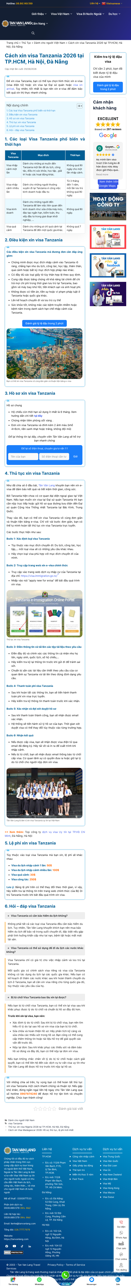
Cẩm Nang (38, 23)
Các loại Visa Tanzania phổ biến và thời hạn (32, 110)
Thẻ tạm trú (79, 1170)
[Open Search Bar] (35, 33)
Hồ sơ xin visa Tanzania (21, 118)
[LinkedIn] (29, 1246)
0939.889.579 (11, 1208)
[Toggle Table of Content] (78, 106)
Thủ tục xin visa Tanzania (22, 122)
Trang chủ (12, 42)
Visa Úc (107, 1170)
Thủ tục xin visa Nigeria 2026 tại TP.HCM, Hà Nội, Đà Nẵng (38, 1127)
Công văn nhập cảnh (83, 1156)
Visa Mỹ (107, 1183)
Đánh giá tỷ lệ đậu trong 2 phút (44, 323)
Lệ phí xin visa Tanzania (21, 126)
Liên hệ (94, 3)
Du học (113, 14)
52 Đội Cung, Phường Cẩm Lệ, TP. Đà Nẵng (55, 1216)
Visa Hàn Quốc (110, 1161)
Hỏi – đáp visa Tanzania (21, 130)
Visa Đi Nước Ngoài (89, 14)
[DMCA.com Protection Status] (13, 1253)
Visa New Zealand (112, 1174)
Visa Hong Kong (111, 1188)
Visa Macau (109, 1192)
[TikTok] (22, 1246)
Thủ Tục (26, 42)
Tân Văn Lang (47, 485)
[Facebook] (6, 1246)
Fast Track (78, 1179)
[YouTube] (14, 1246)
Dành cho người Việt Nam (49, 42)
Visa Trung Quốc (111, 1156)
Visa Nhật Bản (110, 1179)
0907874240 (28, 1093)
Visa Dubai (108, 1197)
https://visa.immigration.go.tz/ (39, 575)
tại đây (38, 415)
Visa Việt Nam (60, 14)
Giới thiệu (38, 14)
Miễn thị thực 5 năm (83, 1174)
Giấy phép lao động (83, 1165)
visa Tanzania (15, 1123)
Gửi (75, 456)
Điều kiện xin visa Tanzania (23, 114)
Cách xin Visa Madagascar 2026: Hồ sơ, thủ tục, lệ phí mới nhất (40, 1130)
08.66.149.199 (24, 3)
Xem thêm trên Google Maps (108, 183)
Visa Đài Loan (110, 1165)
